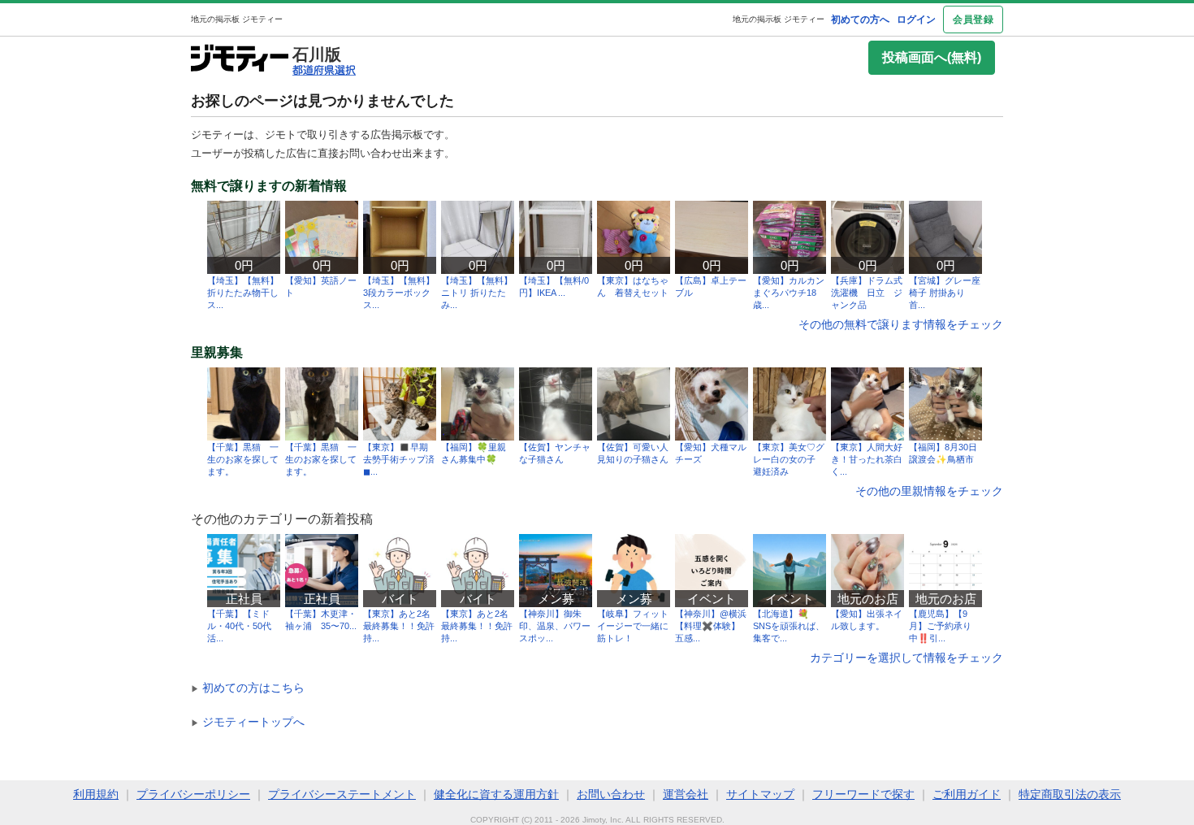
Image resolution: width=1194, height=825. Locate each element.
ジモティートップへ (248, 721)
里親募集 (217, 352)
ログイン (916, 19)
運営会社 (685, 794)
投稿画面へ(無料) (931, 57)
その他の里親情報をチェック (929, 491)
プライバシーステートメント (342, 794)
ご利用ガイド (966, 794)
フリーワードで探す (863, 794)
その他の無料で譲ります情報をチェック (900, 324)
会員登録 (973, 19)
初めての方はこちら (248, 687)
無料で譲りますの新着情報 (269, 186)
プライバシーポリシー (193, 794)
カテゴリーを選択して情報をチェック (906, 657)
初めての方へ (860, 19)
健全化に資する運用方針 (496, 794)
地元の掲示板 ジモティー (778, 19)
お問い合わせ (611, 794)
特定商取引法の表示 (1070, 794)
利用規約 (96, 794)
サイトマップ (760, 794)
